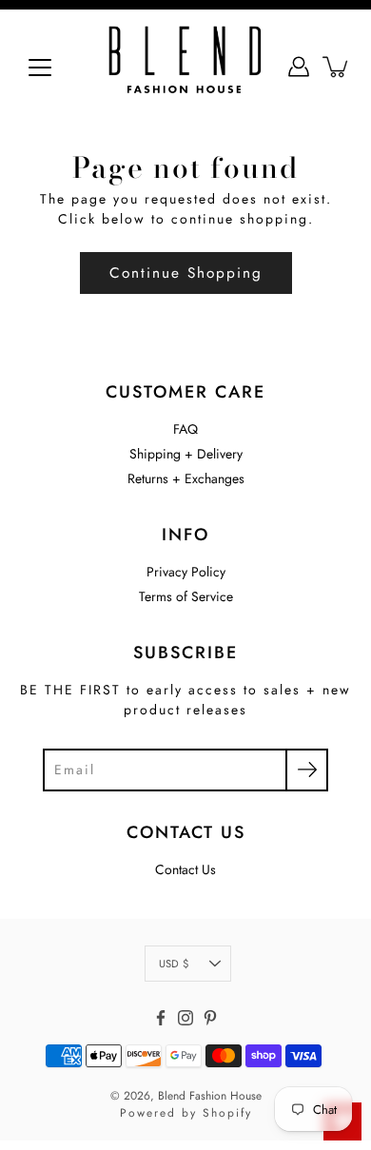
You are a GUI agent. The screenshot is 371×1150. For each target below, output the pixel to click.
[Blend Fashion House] (185, 66)
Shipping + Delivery (186, 453)
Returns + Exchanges (185, 478)
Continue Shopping (186, 273)
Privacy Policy (185, 571)
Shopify (227, 1112)
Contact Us (185, 869)
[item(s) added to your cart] (337, 66)
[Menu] (40, 68)
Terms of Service (186, 596)
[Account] (298, 66)
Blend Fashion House (210, 1095)
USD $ (173, 963)
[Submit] (306, 770)
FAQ (185, 429)
